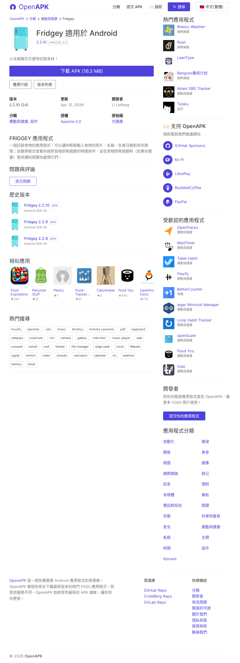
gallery (82, 338)
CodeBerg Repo (158, 596)
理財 (205, 484)
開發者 (197, 596)
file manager (80, 346)
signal (15, 355)
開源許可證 (201, 608)
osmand (16, 346)
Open (34, 7)
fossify (16, 329)
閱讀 (205, 505)
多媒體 (168, 494)
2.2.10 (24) (18, 104)
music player (121, 338)
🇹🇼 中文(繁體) (211, 6)
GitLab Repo (155, 602)
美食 (205, 452)
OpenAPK (16, 19)
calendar (100, 355)
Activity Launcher (101, 329)
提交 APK (134, 6)
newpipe (17, 338)
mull (46, 346)
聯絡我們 (199, 632)
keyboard (138, 329)
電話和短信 (172, 505)
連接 (205, 441)
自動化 (168, 441)
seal (139, 338)
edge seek (102, 346)
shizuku (61, 355)
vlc (114, 355)
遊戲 (167, 462)
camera (65, 338)
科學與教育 (211, 516)
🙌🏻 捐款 (155, 6)
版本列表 (44, 84)
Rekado (135, 346)
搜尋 (181, 6)
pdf (122, 329)
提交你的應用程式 (184, 416)
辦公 (205, 473)
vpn (48, 329)
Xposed (169, 558)
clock (120, 346)
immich (31, 355)
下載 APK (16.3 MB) (81, 71)
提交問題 (22, 181)
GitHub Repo (155, 590)
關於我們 (199, 614)
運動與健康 (49, 19)
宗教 (167, 516)
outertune (36, 338)
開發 (167, 452)
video (46, 355)
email (31, 364)
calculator (81, 355)
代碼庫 (117, 121)
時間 (167, 548)
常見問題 (199, 602)
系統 (167, 537)
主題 (205, 537)
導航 (205, 494)
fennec (60, 346)
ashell (33, 346)
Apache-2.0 (71, 121)
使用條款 (199, 626)
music (61, 329)
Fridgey (49, 33)
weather (128, 355)
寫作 (34, 121)
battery (16, 364)
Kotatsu (77, 329)
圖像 (205, 462)
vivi (51, 338)
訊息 (167, 484)
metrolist (99, 338)
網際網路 (170, 473)
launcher (33, 329)
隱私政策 (199, 620)
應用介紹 (20, 84)
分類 (116, 6)
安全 (167, 527)
